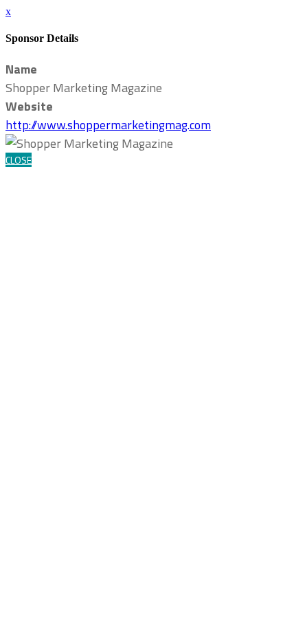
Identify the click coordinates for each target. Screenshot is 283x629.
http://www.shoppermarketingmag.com (108, 124)
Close (18, 160)
